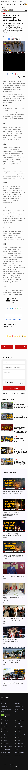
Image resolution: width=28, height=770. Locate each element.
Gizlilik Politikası (18, 703)
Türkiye (14, 319)
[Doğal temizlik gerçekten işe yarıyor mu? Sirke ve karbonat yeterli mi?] (7, 450)
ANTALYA (7, 1)
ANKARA (2, 4)
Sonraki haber (20, 346)
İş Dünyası (20, 726)
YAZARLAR (9, 4)
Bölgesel (6, 720)
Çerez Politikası (4, 706)
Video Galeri (20, 743)
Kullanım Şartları (19, 706)
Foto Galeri (6, 743)
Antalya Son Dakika (19, 752)
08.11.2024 (6, 36)
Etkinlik (5, 726)
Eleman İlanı (6, 732)
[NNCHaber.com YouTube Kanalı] (20, 7)
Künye (2, 701)
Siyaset (19, 737)
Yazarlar (19, 740)
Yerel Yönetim (21, 720)
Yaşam (5, 740)
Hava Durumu (7, 749)
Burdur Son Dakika (5, 752)
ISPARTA (14, 1)
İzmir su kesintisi (10, 315)
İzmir (4, 13)
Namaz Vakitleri (21, 746)
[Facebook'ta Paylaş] (7, 74)
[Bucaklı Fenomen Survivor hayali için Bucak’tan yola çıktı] (7, 461)
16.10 (13, 36)
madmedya (11, 767)
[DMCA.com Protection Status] (5, 715)
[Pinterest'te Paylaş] (15, 74)
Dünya (5, 735)
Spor (19, 723)
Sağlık (19, 732)
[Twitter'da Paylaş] (10, 74)
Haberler (17, 767)
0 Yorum (20, 36)
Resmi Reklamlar (22, 735)
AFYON (11, 1)
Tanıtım (5, 729)
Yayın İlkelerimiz (5, 703)
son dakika (8, 319)
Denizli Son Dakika (5, 758)
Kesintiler (10, 9)
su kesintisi (18, 315)
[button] (25, 11)
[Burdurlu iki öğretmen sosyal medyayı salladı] (7, 416)
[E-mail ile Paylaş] (20, 74)
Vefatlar (19, 729)
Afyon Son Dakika (5, 755)
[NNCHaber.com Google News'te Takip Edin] (14, 38)
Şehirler (17, 749)
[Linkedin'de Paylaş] (13, 74)
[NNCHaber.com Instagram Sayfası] (21, 2)
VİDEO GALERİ (14, 4)
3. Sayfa (5, 723)
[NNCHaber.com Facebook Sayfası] (20, 2)
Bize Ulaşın (17, 701)
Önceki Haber (7, 346)
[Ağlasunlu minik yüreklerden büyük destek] (7, 439)
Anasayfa (4, 9)
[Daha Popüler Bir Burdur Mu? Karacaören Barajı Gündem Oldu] (7, 405)
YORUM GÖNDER (14, 388)
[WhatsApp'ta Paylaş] (18, 74)
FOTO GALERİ (3, 7)
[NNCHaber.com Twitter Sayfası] (20, 4)
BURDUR (2, 1)
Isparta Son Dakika (19, 755)
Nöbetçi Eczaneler (8, 746)
